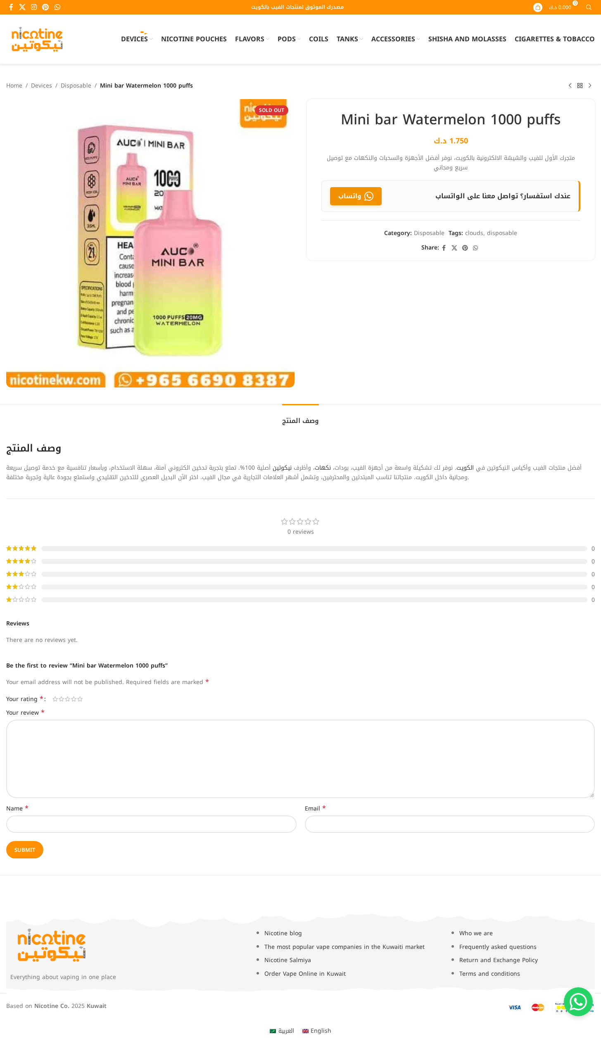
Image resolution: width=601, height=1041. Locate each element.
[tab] (300, 416)
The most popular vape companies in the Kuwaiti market (344, 947)
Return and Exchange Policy (498, 960)
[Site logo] (37, 39)
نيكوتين (282, 467)
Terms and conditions (489, 973)
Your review (25, 713)
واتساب (349, 196)
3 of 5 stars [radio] (67, 699)
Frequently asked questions (498, 947)
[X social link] (22, 7)
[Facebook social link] (11, 7)
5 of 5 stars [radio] (80, 699)
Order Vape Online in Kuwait (305, 973)
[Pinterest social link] (46, 7)
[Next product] (590, 86)
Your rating (24, 699)
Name (17, 808)
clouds (474, 233)
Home (14, 85)
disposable (502, 233)
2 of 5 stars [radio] (61, 699)
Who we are (476, 933)
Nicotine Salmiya (287, 960)
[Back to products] (580, 86)
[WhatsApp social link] (57, 7)
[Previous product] (570, 86)
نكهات (323, 467)
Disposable (76, 85)
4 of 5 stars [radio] (74, 699)
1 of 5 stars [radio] (55, 699)
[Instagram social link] (33, 7)
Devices (41, 85)
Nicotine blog (283, 933)
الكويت (465, 467)
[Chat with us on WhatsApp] (578, 1001)
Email (315, 808)
